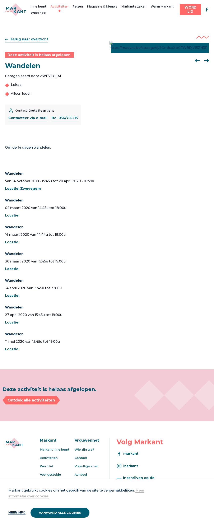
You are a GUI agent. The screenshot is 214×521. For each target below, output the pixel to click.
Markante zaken (133, 6)
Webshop (38, 13)
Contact (81, 458)
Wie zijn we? (84, 449)
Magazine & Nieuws (102, 6)
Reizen (78, 6)
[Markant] (15, 9)
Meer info (16, 512)
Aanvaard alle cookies (60, 513)
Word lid (46, 466)
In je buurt (38, 6)
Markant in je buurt (54, 449)
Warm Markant (162, 6)
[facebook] (206, 9)
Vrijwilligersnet (86, 466)
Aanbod (81, 474)
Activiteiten (59, 6)
